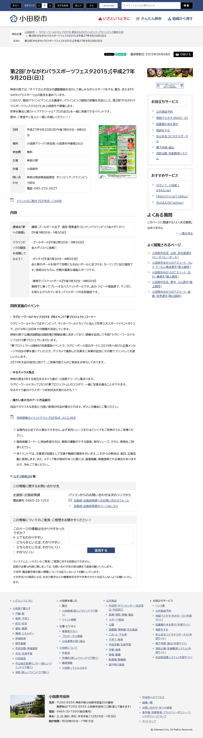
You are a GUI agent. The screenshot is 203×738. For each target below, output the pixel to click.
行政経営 (20, 658)
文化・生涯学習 (23, 653)
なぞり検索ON (22, 476)
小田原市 (28, 18)
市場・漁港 (115, 649)
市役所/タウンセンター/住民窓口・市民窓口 (126, 607)
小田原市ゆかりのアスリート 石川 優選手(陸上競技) (171, 274)
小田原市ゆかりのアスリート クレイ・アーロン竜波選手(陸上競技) (172, 264)
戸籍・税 (19, 613)
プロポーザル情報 (72, 636)
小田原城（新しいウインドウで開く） (80, 613)
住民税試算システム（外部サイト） (173, 657)
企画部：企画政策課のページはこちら (96, 506)
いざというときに (23, 600)
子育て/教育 (116, 639)
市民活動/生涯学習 (120, 644)
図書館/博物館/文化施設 (123, 629)
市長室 (66, 653)
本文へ (16, 5)
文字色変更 (62, 5)
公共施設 (111, 600)
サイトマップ (149, 721)
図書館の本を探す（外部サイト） (172, 624)
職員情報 (67, 663)
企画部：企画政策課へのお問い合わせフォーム (101, 500)
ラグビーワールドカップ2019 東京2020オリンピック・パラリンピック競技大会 (81, 32)
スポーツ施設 (116, 619)
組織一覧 (147, 702)
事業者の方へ (70, 631)
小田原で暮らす (22, 608)
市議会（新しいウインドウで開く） (80, 658)
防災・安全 (21, 623)
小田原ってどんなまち (74, 668)
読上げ (78, 5)
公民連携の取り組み (73, 641)
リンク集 (160, 605)
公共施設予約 (164, 111)
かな (90, 5)
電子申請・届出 (165, 147)
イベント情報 (69, 619)
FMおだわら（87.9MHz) (172, 196)
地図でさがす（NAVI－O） (172, 117)
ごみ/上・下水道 (118, 634)
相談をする (163, 130)
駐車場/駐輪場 (117, 659)
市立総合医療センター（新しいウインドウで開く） (33, 665)
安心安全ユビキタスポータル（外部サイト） (173, 636)
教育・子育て (22, 618)
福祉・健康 (21, 628)
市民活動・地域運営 (26, 648)
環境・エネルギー (24, 633)
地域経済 (20, 638)
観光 (64, 605)
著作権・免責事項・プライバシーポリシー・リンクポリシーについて (166, 714)
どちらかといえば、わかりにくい (38, 547)
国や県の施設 (116, 664)
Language (108, 5)
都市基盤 (20, 643)
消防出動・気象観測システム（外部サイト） (173, 650)
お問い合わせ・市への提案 (157, 707)
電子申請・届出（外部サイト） (171, 643)
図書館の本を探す (167, 124)
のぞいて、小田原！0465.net (168, 188)
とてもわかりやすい (30, 537)
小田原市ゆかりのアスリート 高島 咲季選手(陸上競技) (171, 293)
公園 (111, 624)
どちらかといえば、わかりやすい (38, 542)
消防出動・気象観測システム (171, 156)
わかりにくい (25, 552)
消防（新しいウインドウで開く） (32, 672)
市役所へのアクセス (153, 697)
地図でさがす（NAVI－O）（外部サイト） (173, 618)
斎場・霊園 (115, 654)
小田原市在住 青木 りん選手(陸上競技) (172, 284)
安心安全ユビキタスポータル (172, 139)
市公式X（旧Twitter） (170, 202)
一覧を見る (186, 233)
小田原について (68, 648)
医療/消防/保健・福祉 (121, 614)
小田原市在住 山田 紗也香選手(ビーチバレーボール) (172, 255)
